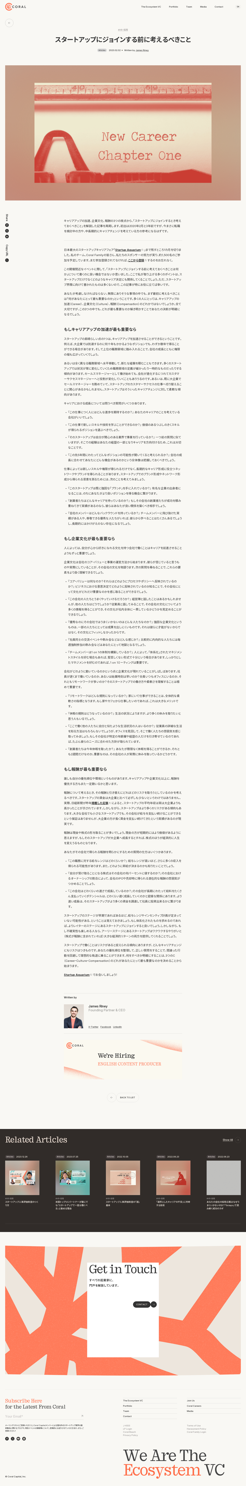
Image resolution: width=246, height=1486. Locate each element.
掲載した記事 (100, 803)
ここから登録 (136, 260)
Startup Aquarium (128, 250)
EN (238, 7)
